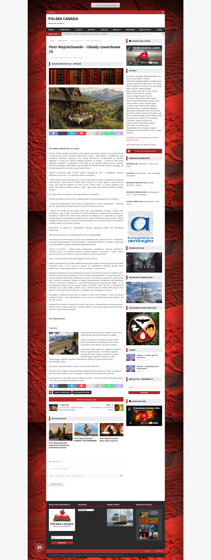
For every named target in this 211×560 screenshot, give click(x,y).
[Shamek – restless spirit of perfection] (130, 357)
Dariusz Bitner (137, 79)
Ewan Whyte (140, 125)
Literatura (64, 30)
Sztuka (78, 30)
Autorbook (159, 551)
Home (50, 30)
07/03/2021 (141, 360)
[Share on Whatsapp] (109, 133)
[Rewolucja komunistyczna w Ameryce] (143, 535)
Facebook (51, 12)
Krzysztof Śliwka (150, 116)
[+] (82, 476)
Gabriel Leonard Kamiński (135, 93)
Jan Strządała (152, 113)
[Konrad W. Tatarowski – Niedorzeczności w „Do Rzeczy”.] (153, 521)
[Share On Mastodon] (118, 133)
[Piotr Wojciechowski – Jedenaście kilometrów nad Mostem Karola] (61, 432)
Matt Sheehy (130, 113)
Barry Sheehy (155, 111)
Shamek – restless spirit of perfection (147, 356)
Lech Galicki (157, 84)
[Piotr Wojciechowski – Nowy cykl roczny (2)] (111, 429)
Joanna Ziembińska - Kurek (144, 130)
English (116, 30)
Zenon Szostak (138, 116)
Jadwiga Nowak (153, 101)
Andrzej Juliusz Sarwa (142, 111)
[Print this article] (100, 133)
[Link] (75, 476)
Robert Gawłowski (132, 86)
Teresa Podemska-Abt (142, 106)
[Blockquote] (69, 476)
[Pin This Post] (81, 133)
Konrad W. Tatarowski (147, 118)
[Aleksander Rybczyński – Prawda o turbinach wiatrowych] (153, 535)
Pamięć (159, 30)
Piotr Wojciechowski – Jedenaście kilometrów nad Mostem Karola (59, 445)
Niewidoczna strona (141, 41)
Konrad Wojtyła (143, 128)
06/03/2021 (141, 371)
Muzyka (91, 30)
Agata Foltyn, (148, 84)
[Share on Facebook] (53, 133)
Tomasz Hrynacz (152, 91)
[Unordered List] (66, 476)
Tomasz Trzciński (141, 120)
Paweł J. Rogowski (142, 108)
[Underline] (57, 476)
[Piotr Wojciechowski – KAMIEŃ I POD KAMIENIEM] (86, 429)
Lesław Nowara (131, 103)
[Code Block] (72, 476)
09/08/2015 (55, 58)
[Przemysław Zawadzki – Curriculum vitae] (143, 521)
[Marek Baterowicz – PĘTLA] (153, 514)
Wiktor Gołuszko (132, 89)
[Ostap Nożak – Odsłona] (143, 528)
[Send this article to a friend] (90, 133)
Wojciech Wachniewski (141, 123)
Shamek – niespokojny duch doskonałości (148, 367)
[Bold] (51, 476)
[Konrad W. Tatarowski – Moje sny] (153, 528)
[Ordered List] (63, 476)
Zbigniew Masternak (142, 98)
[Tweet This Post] (62, 133)
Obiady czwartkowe (62, 392)
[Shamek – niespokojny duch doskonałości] (130, 368)
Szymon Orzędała (144, 103)
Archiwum (130, 30)
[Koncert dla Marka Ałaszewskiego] (143, 514)
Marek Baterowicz (150, 76)
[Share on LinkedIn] (72, 133)
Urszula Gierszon (146, 86)
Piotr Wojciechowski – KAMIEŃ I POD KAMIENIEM (85, 439)
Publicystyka (144, 30)
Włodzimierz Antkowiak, (135, 76)
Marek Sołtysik (141, 113)
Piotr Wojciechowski (82, 392)
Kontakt (104, 30)
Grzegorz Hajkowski (138, 91)
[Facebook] (163, 12)
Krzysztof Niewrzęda (139, 101)
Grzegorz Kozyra (138, 96)
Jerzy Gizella (157, 86)
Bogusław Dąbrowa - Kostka (145, 81)
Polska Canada (67, 58)
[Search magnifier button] (163, 34)
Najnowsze (80, 58)
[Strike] (60, 476)
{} (78, 476)
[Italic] (54, 476)
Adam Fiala (138, 84)
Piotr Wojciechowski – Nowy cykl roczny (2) (109, 439)
